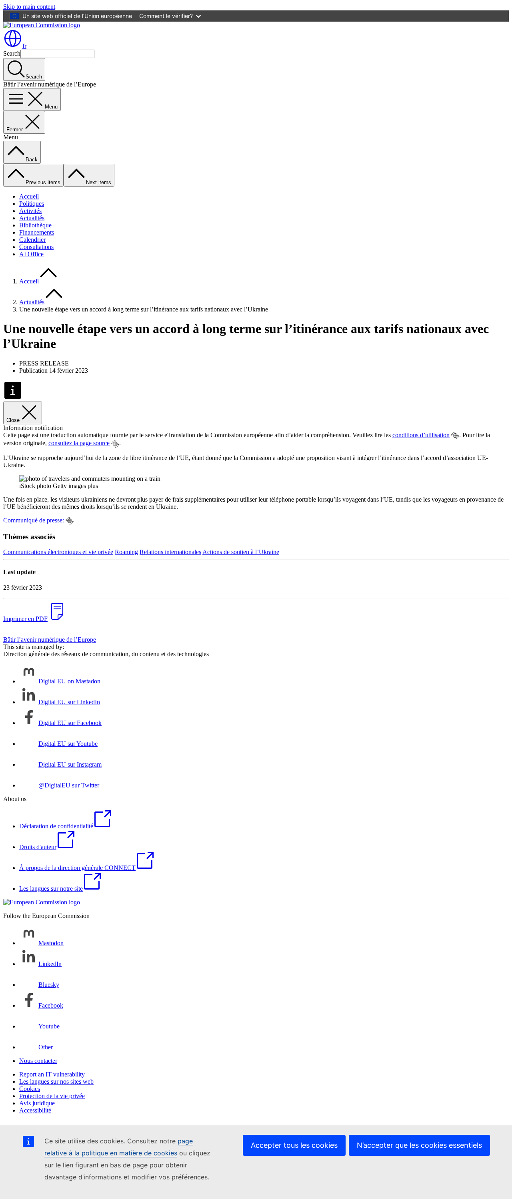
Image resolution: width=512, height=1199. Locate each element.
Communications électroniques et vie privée (58, 551)
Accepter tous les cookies (294, 1145)
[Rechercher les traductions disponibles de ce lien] (455, 436)
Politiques (31, 203)
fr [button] (24, 45)
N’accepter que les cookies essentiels (419, 1145)
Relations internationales (170, 551)
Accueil (29, 196)
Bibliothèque (35, 225)
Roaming (126, 551)
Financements (36, 232)
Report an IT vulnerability (52, 1074)
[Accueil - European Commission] (41, 25)
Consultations (36, 246)
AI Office (31, 254)
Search (11, 53)
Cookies (29, 1088)
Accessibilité (35, 1110)
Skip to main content (29, 6)
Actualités (31, 218)
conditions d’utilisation (421, 435)
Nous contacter (38, 1060)
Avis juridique (37, 1103)
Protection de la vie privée (52, 1096)
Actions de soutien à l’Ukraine (240, 551)
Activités (30, 210)
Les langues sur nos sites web (56, 1081)
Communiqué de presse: (33, 520)
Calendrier (32, 239)
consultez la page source (79, 443)
